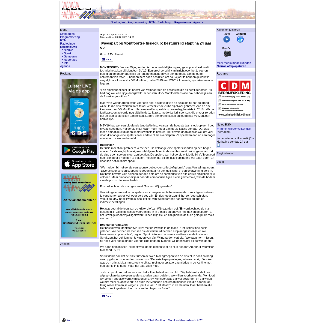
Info (66, 63)
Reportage (70, 59)
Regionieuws (182, 22)
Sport (67, 53)
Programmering (137, 22)
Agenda (198, 22)
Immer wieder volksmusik (235, 128)
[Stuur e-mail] (107, 60)
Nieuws (68, 50)
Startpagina (118, 22)
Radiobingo (165, 22)
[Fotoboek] (227, 56)
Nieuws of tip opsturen (231, 66)
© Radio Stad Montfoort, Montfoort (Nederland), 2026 (170, 320)
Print (69, 320)
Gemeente (70, 56)
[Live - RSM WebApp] (226, 42)
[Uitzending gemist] (240, 42)
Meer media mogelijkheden (234, 63)
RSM (152, 22)
